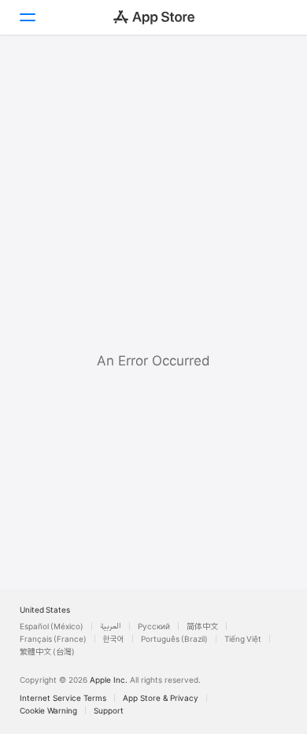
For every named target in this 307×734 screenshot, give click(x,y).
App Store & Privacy (160, 698)
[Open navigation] (26, 17)
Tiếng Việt (242, 639)
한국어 (113, 639)
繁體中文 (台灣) (47, 651)
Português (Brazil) (174, 639)
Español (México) (51, 626)
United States (45, 610)
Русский (154, 626)
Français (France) (53, 639)
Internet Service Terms (63, 698)
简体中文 (202, 626)
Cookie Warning (48, 710)
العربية (110, 626)
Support (109, 710)
